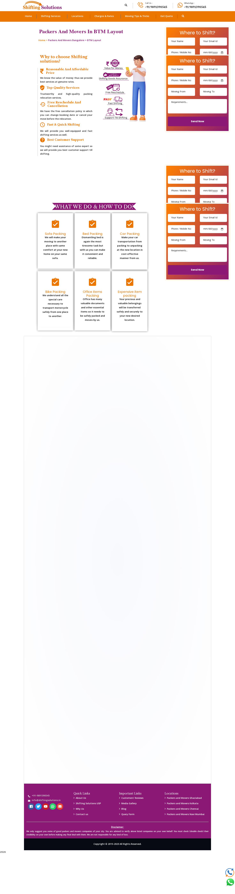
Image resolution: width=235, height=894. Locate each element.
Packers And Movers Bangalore (66, 41)
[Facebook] (31, 806)
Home (41, 41)
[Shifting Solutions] (42, 5)
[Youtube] (45, 806)
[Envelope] (60, 806)
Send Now (197, 121)
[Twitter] (38, 806)
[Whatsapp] (53, 806)
